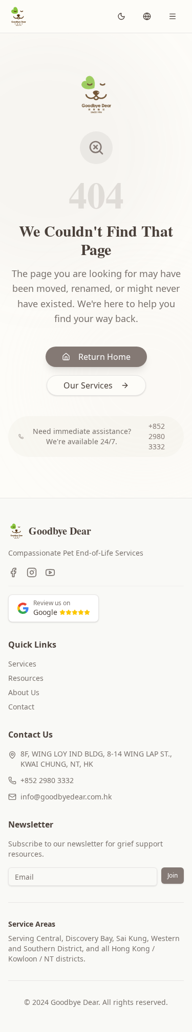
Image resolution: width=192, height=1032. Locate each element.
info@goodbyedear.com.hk (66, 796)
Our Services (88, 385)
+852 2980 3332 (156, 436)
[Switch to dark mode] (121, 16)
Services (22, 664)
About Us (23, 692)
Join (172, 875)
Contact (21, 707)
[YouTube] (50, 572)
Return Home (104, 356)
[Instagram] (32, 572)
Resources (26, 678)
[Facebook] (13, 572)
